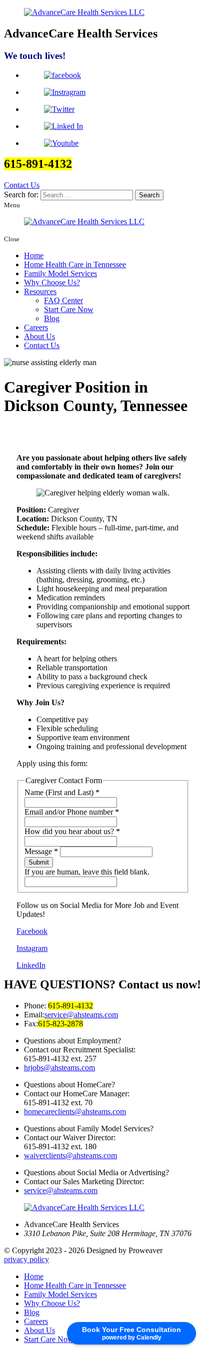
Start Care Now (69, 309)
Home (34, 255)
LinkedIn (31, 965)
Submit (38, 862)
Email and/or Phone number (71, 812)
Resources (40, 291)
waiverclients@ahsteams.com (70, 1155)
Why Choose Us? (52, 282)
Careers (36, 327)
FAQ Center (63, 300)
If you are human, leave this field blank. (87, 872)
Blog (52, 318)
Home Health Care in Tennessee (75, 264)
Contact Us (22, 185)
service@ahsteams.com (81, 1014)
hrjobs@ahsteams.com (59, 1067)
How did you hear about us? (72, 831)
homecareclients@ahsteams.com (75, 1111)
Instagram (32, 948)
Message (41, 851)
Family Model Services (60, 273)
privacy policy (26, 1259)
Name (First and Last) (62, 792)
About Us (39, 336)
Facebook (32, 931)
